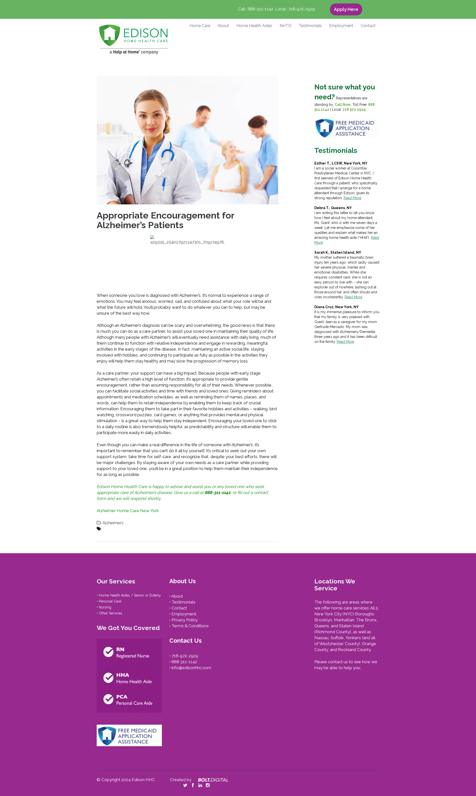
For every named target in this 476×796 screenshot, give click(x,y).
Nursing (105, 607)
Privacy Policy (185, 619)
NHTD (285, 26)
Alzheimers (112, 522)
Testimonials (310, 26)
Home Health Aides (254, 26)
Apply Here (346, 9)
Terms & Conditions (190, 625)
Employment (341, 26)
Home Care (199, 26)
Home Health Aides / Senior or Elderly (130, 595)
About (223, 26)
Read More (352, 198)
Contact (368, 26)
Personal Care (110, 601)
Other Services (110, 613)
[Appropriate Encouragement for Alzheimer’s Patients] (187, 140)
